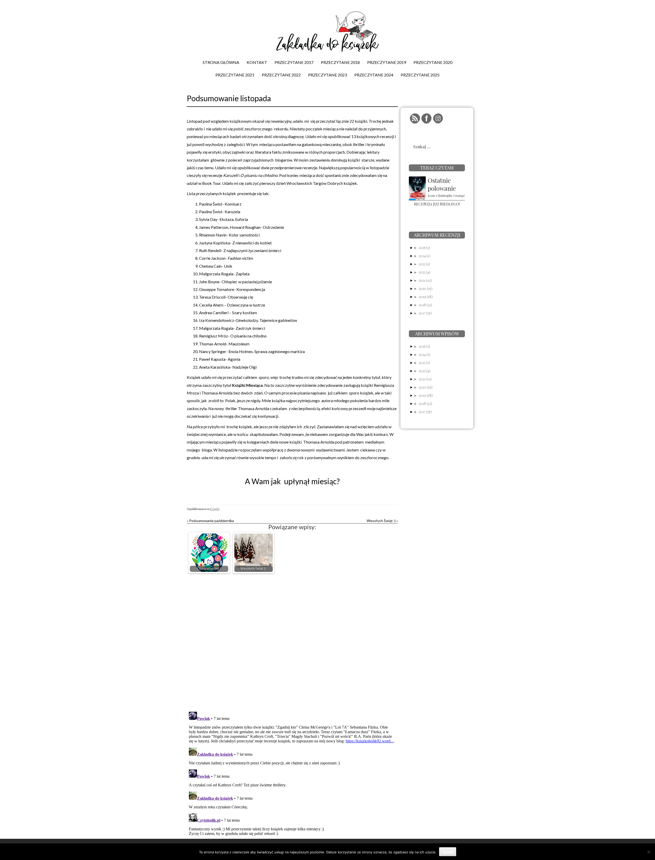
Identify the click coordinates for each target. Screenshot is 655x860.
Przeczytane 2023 (327, 74)
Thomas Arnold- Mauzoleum (224, 343)
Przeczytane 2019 (386, 62)
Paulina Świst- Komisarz (220, 203)
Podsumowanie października (211, 520)
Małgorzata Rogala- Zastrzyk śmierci (232, 328)
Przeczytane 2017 (294, 62)
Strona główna (221, 62)
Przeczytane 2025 (420, 74)
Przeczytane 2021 (234, 74)
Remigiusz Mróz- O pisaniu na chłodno (233, 335)
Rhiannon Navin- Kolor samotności (229, 234)
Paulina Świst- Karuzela (219, 211)
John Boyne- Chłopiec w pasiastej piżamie (235, 281)
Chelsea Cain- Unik (215, 266)
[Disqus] (292, 641)
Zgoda (448, 852)
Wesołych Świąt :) (381, 520)
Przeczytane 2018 (340, 62)
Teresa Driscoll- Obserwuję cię (226, 297)
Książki (215, 509)
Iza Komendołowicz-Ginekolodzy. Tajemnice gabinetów (248, 320)
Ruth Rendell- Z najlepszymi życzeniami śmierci (240, 250)
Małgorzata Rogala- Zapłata (224, 273)
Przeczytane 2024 (373, 74)
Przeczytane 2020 (432, 62)
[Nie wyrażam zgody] (648, 851)
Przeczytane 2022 (281, 74)
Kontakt (257, 62)
